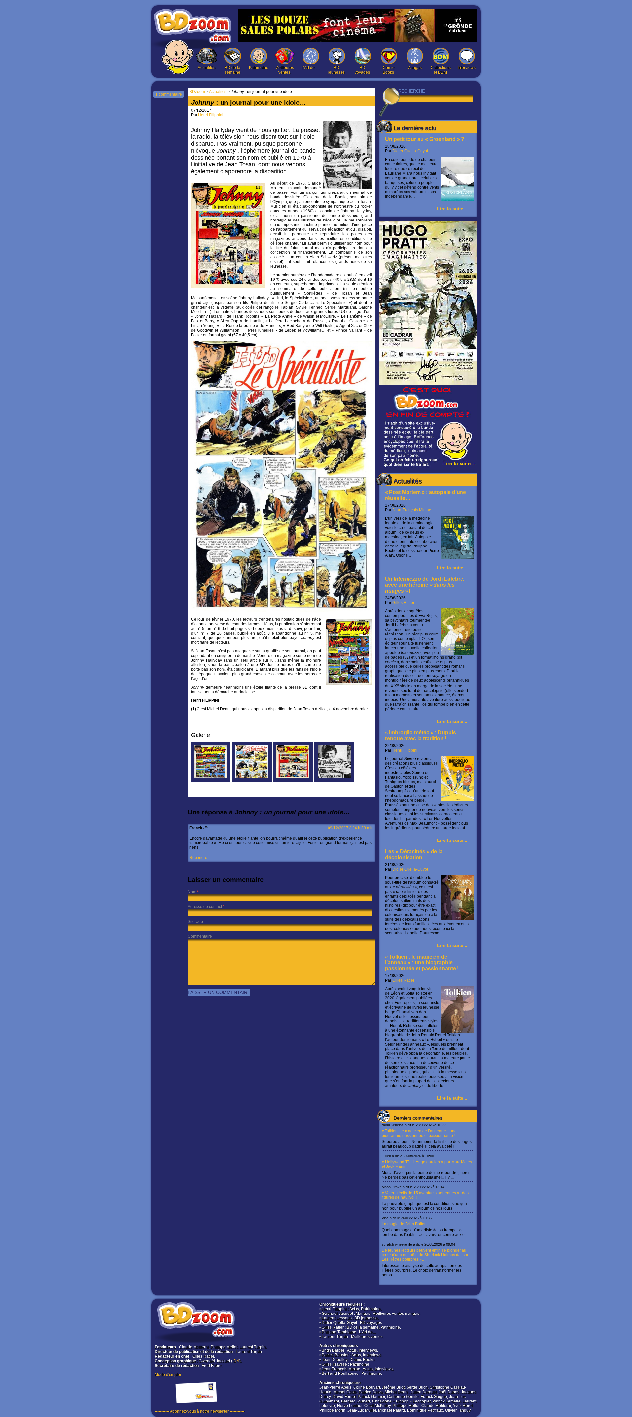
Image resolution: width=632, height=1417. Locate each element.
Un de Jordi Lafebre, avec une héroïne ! (424, 585)
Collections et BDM (441, 69)
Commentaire (200, 936)
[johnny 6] (210, 780)
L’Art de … (310, 67)
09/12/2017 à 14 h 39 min (351, 828)
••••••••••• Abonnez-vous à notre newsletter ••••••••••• (199, 1411)
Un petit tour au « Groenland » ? (424, 139)
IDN (235, 1361)
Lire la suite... (452, 208)
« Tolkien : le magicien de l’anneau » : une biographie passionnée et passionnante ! (422, 962)
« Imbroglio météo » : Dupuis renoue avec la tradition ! (420, 735)
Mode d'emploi (168, 1375)
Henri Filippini (404, 750)
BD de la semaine (232, 69)
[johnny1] (293, 780)
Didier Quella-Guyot (410, 151)
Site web (195, 921)
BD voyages (362, 69)
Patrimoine (258, 67)
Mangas (414, 67)
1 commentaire (168, 94)
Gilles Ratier (403, 602)
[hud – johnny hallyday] (252, 780)
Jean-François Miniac (411, 510)
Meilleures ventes (284, 69)
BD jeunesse (336, 69)
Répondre (198, 857)
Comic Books (388, 69)
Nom (192, 892)
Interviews (467, 67)
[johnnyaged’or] (334, 780)
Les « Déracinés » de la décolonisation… (414, 854)
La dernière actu (414, 128)
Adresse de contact (205, 906)
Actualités (206, 67)
